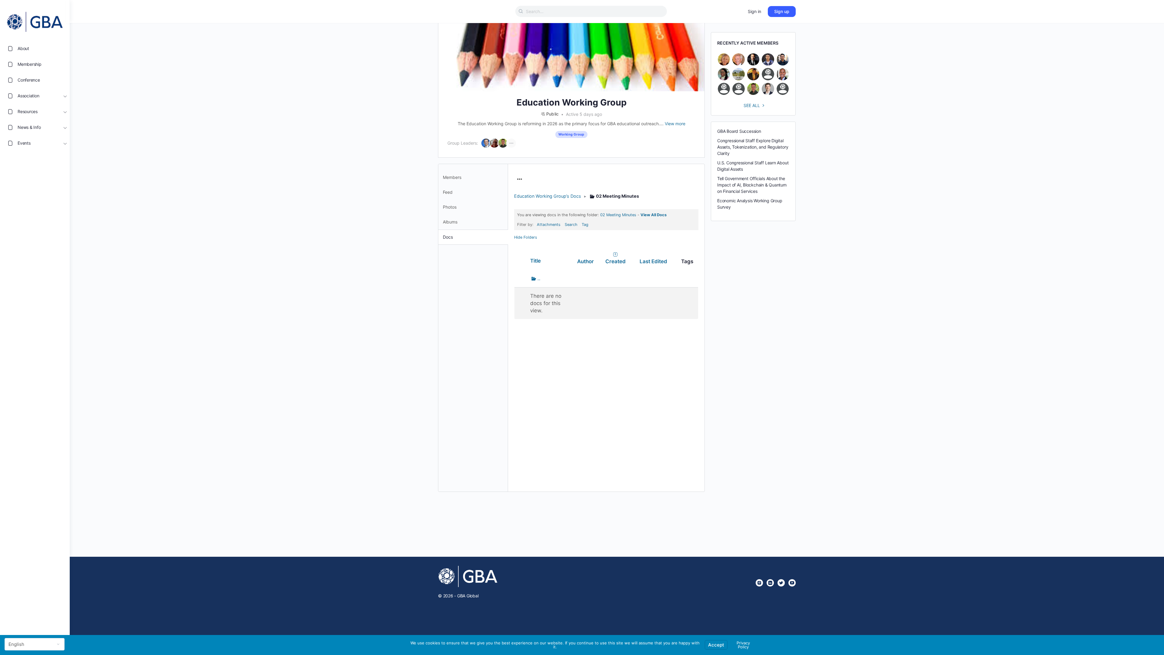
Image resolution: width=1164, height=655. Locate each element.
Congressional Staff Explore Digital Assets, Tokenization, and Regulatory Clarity (752, 147)
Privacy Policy (743, 644)
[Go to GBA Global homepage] (35, 20)
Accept (716, 645)
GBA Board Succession (739, 131)
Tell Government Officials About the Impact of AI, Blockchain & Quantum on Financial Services (752, 185)
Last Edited (653, 261)
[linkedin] (770, 582)
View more (675, 123)
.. (544, 278)
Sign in (754, 11)
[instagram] (759, 582)
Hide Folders (525, 237)
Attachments (548, 224)
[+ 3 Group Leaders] (511, 143)
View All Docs (654, 215)
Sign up (781, 11)
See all (752, 105)
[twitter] (781, 582)
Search (571, 224)
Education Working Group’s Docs (547, 196)
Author (585, 261)
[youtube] (792, 582)
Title (535, 261)
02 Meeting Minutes (618, 215)
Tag (585, 224)
